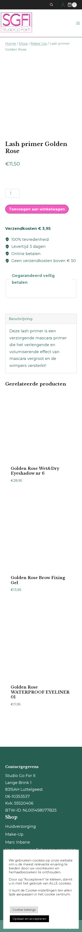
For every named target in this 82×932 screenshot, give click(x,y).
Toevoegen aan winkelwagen (37, 209)
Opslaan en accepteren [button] (29, 918)
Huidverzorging (20, 826)
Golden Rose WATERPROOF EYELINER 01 (40, 692)
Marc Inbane (17, 842)
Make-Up (14, 834)
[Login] (63, 4)
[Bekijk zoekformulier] (54, 5)
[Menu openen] (78, 23)
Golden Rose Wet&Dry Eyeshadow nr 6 (35, 471)
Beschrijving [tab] (21, 319)
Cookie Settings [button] (23, 909)
